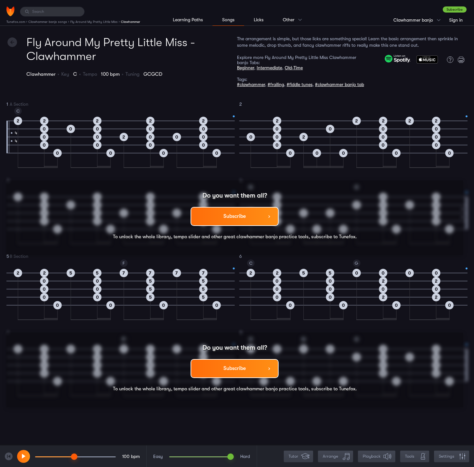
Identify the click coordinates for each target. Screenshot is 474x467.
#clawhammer (251, 84)
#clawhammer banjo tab (339, 84)
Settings (446, 456)
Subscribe (455, 9)
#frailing (276, 84)
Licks (258, 19)
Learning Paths (188, 19)
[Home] (10, 11)
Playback (371, 456)
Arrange (330, 456)
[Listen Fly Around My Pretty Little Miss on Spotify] (397, 59)
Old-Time (294, 67)
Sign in (456, 20)
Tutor (293, 456)
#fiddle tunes (299, 84)
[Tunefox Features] (448, 59)
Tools (409, 456)
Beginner (245, 67)
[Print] (463, 59)
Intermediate (269, 67)
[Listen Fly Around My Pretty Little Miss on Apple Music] (427, 61)
